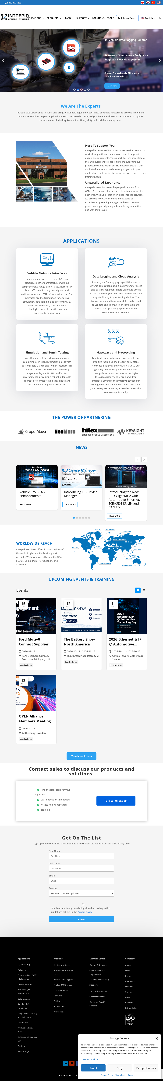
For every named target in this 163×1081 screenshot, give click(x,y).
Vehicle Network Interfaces (47, 273)
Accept (93, 1068)
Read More (25, 504)
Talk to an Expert (127, 18)
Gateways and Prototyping (116, 352)
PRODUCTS (52, 18)
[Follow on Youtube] (71, 1063)
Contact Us (133, 1075)
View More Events (81, 755)
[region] (81, 60)
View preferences (146, 1068)
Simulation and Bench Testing (47, 352)
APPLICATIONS (33, 18)
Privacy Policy (107, 1075)
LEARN (67, 18)
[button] (156, 1038)
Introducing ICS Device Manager (80, 494)
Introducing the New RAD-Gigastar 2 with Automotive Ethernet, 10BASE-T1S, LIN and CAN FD (124, 499)
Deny (120, 1068)
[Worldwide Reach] (109, 568)
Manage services (90, 1059)
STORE (110, 18)
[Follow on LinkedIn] (65, 1063)
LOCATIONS (98, 18)
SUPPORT (81, 18)
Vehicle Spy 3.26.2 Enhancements (32, 494)
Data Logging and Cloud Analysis (116, 276)
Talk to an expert (116, 800)
